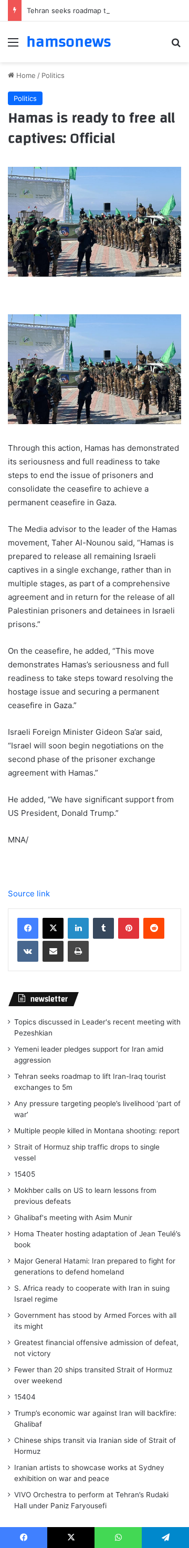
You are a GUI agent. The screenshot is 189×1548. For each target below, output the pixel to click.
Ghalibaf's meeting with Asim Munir (73, 1217)
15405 (24, 1174)
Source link (29, 893)
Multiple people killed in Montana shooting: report (97, 1130)
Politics (53, 75)
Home (25, 75)
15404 (25, 1397)
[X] (53, 928)
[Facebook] (27, 928)
